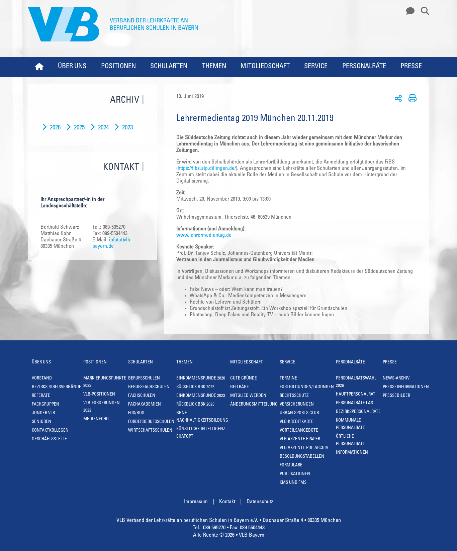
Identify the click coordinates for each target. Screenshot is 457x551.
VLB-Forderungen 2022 (101, 407)
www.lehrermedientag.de (204, 235)
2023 (127, 128)
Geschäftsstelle (49, 439)
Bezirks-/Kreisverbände (56, 387)
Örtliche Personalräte (350, 440)
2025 (79, 128)
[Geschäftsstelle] (408, 11)
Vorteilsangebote (299, 431)
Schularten (168, 67)
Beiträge (239, 387)
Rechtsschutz (294, 396)
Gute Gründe (243, 378)
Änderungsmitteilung (254, 405)
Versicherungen (297, 405)
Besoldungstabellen (302, 457)
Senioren (41, 422)
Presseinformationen (406, 387)
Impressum (196, 502)
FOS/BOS (136, 413)
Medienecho (96, 419)
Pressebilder (396, 396)
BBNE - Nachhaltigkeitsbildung (202, 417)
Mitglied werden (248, 396)
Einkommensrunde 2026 (200, 378)
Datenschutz (260, 502)
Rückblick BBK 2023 (195, 405)
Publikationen (295, 474)
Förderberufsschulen (151, 422)
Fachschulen (141, 396)
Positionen (118, 67)
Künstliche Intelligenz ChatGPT (200, 433)
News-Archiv (396, 378)
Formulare (291, 465)
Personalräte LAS (354, 403)
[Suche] (422, 11)
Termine (288, 378)
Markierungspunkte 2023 (104, 382)
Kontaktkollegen (50, 431)
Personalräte (364, 67)
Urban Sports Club (299, 413)
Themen (214, 67)
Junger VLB (43, 413)
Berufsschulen (144, 378)
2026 (55, 128)
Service (316, 67)
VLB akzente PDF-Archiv (304, 448)
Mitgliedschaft (265, 67)
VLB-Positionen (99, 395)
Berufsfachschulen (149, 387)
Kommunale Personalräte (350, 424)
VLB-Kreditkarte (296, 422)
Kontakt (227, 502)
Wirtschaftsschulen (150, 431)
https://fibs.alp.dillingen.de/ (207, 168)
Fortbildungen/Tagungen (307, 387)
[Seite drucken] (411, 98)
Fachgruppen (45, 405)
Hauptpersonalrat (355, 395)
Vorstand (42, 378)
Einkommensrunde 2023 (200, 396)
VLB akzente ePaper (300, 439)
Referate (41, 396)
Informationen (352, 453)
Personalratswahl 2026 (356, 382)
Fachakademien (144, 405)
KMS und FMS (293, 483)
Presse (411, 67)
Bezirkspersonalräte (358, 412)
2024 (103, 128)
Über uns (72, 67)
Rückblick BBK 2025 (195, 387)
